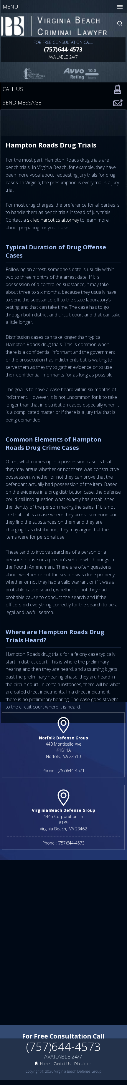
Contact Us (62, 1063)
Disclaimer (82, 1063)
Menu (10, 6)
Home (45, 1063)
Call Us (13, 88)
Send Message (22, 102)
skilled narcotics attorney (53, 220)
